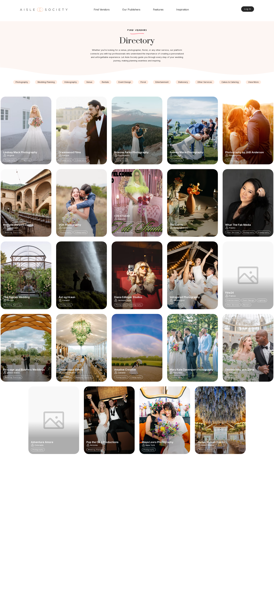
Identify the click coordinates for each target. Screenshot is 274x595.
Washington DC (180, 228)
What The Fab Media (238, 224)
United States (13, 372)
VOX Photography (70, 224)
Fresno (232, 228)
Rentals (105, 82)
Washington (179, 300)
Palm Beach (12, 228)
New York (150, 445)
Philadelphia (235, 155)
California (67, 228)
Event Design (124, 82)
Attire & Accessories (125, 223)
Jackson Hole (124, 300)
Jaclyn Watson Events (211, 442)
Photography (22, 82)
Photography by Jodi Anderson (244, 152)
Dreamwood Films (70, 152)
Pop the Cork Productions (102, 442)
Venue (89, 82)
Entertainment (162, 82)
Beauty (140, 223)
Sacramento (124, 155)
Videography (70, 82)
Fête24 (229, 292)
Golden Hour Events (71, 369)
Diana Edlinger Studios (128, 297)
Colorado (39, 445)
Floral (143, 82)
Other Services (204, 82)
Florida (232, 372)
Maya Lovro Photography (157, 442)
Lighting (262, 300)
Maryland (177, 372)
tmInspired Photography (185, 297)
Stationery (183, 82)
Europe (65, 155)
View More (253, 82)
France (232, 296)
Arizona (94, 445)
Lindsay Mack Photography (20, 152)
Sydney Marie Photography (186, 152)
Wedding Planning (46, 82)
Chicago (177, 155)
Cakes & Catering (230, 82)
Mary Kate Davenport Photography (191, 369)
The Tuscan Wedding (16, 297)
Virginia (10, 155)
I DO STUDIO (122, 215)
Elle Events (176, 224)
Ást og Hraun (67, 297)
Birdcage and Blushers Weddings (24, 369)
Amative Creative (125, 369)
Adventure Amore (42, 442)
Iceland (65, 300)
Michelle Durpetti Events (18, 224)
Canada (121, 219)
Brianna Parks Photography (131, 152)
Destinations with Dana (239, 369)
